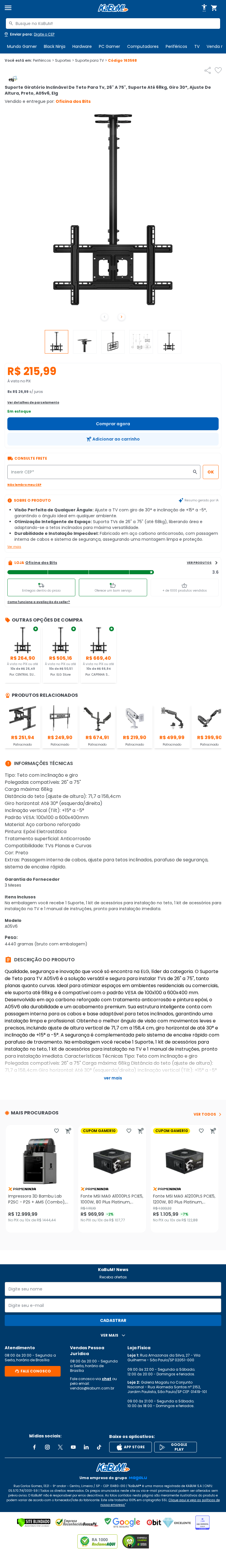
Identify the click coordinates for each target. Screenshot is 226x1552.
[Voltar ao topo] (113, 1467)
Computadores (143, 46)
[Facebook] (34, 1447)
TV (197, 46)
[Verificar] (34, 1522)
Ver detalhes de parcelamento (33, 402)
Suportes (64, 60)
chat (106, 1378)
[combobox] (113, 23)
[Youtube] (73, 1447)
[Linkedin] (86, 1447)
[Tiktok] (99, 1447)
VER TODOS (205, 1114)
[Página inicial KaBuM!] (113, 8)
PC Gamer (109, 46)
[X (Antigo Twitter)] (60, 1447)
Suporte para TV (91, 60)
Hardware (82, 46)
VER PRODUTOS (199, 562)
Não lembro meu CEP (24, 485)
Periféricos (176, 46)
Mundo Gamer (22, 46)
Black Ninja (54, 46)
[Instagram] (47, 1447)
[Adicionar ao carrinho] (68, 1131)
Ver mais (14, 547)
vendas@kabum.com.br (92, 1388)
